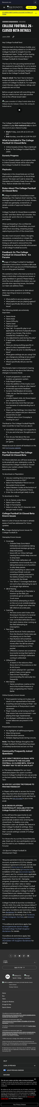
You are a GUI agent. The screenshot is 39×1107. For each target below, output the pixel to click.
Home (4, 993)
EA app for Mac (6, 1004)
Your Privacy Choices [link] (15, 1070)
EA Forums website (13, 448)
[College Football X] (11, 956)
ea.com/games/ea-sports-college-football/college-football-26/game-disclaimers (16, 928)
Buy (3, 996)
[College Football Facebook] (28, 956)
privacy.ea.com (27, 869)
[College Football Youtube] (19, 956)
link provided (18, 798)
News (4, 999)
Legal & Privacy (9, 1065)
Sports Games (6, 1007)
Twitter (5, 917)
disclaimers (10, 912)
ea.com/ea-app (25, 872)
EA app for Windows (8, 1002)
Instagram (12, 917)
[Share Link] (13, 37)
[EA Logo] (7, 976)
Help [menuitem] (5, 1061)
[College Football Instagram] (15, 956)
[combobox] (19, 962)
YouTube (20, 917)
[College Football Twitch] (24, 956)
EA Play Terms (32, 1026)
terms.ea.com (17, 867)
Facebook (31, 915)
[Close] (35, 13)
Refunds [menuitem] (6, 1075)
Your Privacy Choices (19, 1104)
